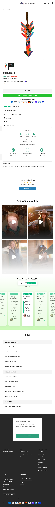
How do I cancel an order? (11, 396)
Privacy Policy (41, 459)
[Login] (48, 3)
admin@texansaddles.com (9, 451)
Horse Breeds (6, 484)
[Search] (6, 3)
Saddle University (7, 477)
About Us (40, 465)
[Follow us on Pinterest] (22, 482)
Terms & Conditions (42, 467)
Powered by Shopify (17, 498)
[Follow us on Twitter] (26, 479)
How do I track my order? (11, 351)
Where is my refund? (10, 386)
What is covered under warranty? (13, 406)
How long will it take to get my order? (14, 366)
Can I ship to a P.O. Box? (10, 361)
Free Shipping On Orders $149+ (10, 78)
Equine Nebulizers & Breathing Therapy (8, 480)
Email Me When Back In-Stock (27, 95)
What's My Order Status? (26, 454)
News (4, 487)
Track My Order (24, 451)
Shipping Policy (41, 456)
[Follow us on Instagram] (30, 479)
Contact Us (40, 462)
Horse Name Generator (8, 489)
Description (6, 163)
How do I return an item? (11, 376)
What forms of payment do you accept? (14, 391)
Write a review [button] (27, 188)
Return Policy (41, 454)
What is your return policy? (11, 381)
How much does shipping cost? (12, 346)
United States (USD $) (8, 494)
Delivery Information (43, 470)
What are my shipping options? (12, 356)
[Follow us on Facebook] (22, 479)
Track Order (40, 451)
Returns (22, 456)
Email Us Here (15, 125)
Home (4, 9)
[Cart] (51, 3)
